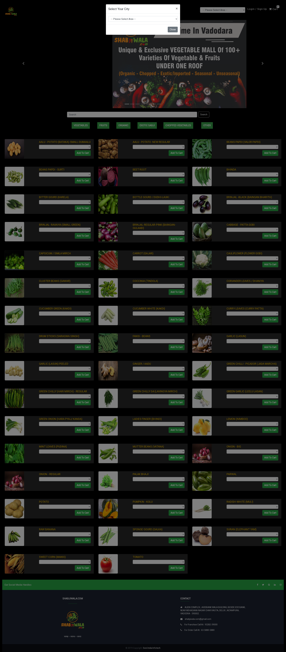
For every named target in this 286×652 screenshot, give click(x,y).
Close (173, 29)
